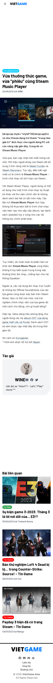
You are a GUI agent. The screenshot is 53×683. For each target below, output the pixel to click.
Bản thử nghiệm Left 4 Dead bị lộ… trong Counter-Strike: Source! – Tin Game (25, 569)
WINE (20, 91)
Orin (19, 579)
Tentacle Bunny (25, 521)
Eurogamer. (22, 338)
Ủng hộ (26, 666)
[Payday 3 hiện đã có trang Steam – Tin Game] (26, 600)
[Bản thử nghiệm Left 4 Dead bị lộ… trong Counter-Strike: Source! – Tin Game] (26, 542)
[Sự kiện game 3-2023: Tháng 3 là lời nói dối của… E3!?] (26, 490)
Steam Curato (37, 166)
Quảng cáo (26, 669)
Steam (36, 342)
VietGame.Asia (31, 674)
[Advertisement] (26, 37)
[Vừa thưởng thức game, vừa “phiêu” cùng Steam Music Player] (26, 113)
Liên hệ (26, 662)
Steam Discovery (11, 170)
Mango (20, 631)
